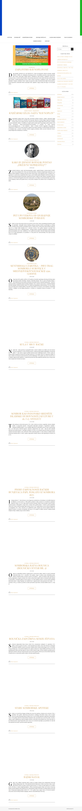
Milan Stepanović (14, 92)
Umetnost (59, 136)
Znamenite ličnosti (61, 141)
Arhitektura (59, 94)
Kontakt (47, 41)
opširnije (31, 88)
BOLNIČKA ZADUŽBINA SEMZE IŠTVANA (32, 638)
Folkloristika (59, 100)
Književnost (36, 110)
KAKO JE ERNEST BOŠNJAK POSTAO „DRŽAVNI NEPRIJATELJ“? (32, 163)
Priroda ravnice (60, 124)
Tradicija (59, 133)
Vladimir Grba (17, 808)
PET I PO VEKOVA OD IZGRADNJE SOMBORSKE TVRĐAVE (31, 217)
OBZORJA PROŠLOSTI (41, 37)
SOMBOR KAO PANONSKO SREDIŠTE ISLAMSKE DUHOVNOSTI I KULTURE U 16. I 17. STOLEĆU (31, 416)
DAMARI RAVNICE (37, 41)
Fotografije (59, 102)
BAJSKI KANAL (32, 777)
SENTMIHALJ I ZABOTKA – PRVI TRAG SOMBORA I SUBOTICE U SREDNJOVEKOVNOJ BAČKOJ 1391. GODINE (32, 269)
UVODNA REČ (17, 37)
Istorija (26, 160)
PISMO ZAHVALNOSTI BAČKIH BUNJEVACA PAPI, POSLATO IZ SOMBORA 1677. (32, 492)
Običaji (58, 116)
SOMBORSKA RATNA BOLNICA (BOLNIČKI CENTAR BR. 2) (32, 567)
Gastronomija (60, 105)
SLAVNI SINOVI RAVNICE (55, 37)
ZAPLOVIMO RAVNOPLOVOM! (31, 69)
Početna (9, 37)
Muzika (58, 113)
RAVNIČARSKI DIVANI (27, 37)
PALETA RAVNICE (68, 37)
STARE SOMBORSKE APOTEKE (32, 707)
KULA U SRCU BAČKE (32, 344)
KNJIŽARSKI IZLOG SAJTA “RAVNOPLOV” (32, 113)
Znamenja (59, 144)
